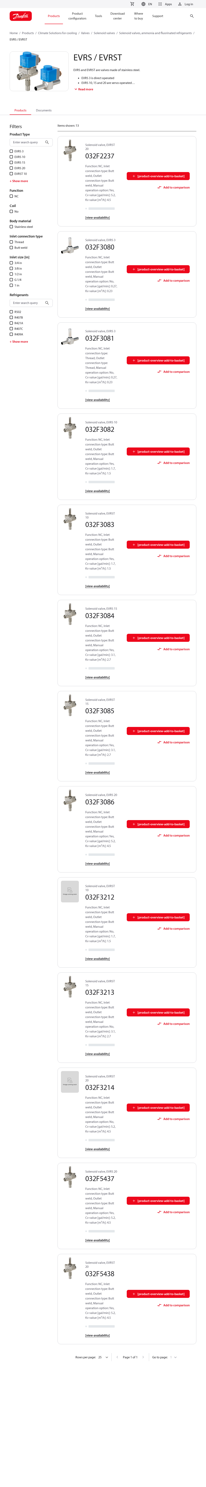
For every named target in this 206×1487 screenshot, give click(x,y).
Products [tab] (20, 110)
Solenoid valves (104, 33)
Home (14, 33)
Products (28, 33)
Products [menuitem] (54, 16)
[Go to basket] (132, 4)
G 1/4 (17, 280)
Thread (19, 242)
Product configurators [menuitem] (77, 15)
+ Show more (19, 181)
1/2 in (18, 274)
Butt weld (20, 248)
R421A (18, 323)
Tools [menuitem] (98, 16)
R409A (18, 334)
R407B (18, 317)
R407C (18, 329)
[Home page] (21, 16)
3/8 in (18, 268)
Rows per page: (85, 1357)
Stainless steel (23, 227)
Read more (85, 89)
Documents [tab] (44, 110)
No (16, 211)
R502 (17, 312)
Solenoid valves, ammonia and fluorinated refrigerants (155, 33)
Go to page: (160, 1357)
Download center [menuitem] (117, 15)
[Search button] (47, 142)
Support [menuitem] (157, 16)
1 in (16, 285)
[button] (146, 4)
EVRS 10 (19, 157)
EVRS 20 (19, 168)
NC (16, 196)
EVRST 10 (20, 174)
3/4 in (18, 263)
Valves (85, 33)
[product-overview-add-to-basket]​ (161, 176)
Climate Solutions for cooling (57, 33)
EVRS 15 (19, 162)
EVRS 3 (19, 151)
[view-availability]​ (97, 217)
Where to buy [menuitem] (138, 15)
